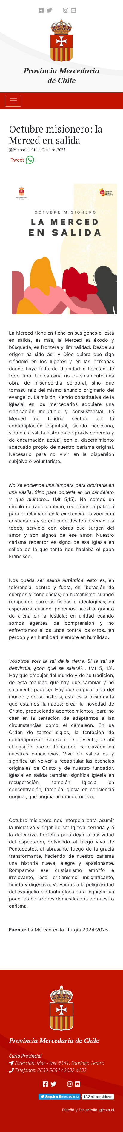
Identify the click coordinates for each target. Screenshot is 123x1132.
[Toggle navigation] (13, 101)
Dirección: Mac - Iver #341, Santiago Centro (59, 1063)
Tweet (17, 160)
